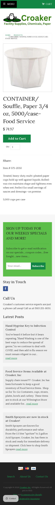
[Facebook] (5, 288)
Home (7, 35)
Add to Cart (17, 138)
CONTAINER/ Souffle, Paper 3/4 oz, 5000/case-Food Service (26, 37)
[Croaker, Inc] (27, 18)
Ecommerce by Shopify (31, 495)
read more (11, 358)
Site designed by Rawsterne (27, 499)
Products (18, 35)
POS (15, 495)
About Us (25, 476)
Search (11, 476)
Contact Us (42, 476)
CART (49, 4)
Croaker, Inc (25, 487)
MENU (11, 4)
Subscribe (38, 266)
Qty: (8, 147)
